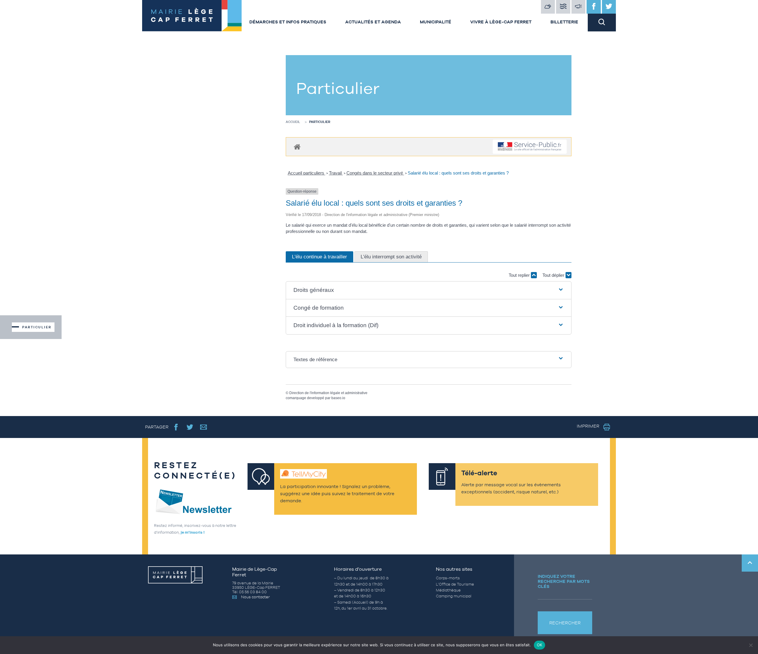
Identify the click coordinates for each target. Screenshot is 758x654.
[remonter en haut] (750, 563)
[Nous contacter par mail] (203, 426)
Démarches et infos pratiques (287, 21)
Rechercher (565, 622)
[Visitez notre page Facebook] (594, 7)
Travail (336, 172)
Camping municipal (453, 596)
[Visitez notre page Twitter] (609, 7)
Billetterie (564, 21)
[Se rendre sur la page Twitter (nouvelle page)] (190, 426)
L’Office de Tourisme (455, 584)
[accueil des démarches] (297, 146)
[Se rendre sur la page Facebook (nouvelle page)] (176, 426)
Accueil (293, 122)
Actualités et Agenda (373, 21)
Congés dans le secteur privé (375, 172)
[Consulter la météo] (548, 7)
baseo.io (338, 398)
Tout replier (520, 275)
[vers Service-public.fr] (530, 147)
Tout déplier (554, 275)
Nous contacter (255, 597)
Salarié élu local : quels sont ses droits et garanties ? (458, 172)
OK (539, 644)
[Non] (751, 645)
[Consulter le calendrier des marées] (563, 7)
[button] (428, 290)
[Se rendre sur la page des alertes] (578, 7)
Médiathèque (448, 590)
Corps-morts (448, 578)
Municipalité (435, 21)
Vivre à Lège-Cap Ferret (500, 21)
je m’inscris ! (193, 532)
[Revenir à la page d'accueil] (191, 15)
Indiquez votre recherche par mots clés (564, 581)
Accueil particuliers (306, 172)
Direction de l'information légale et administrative (328, 393)
